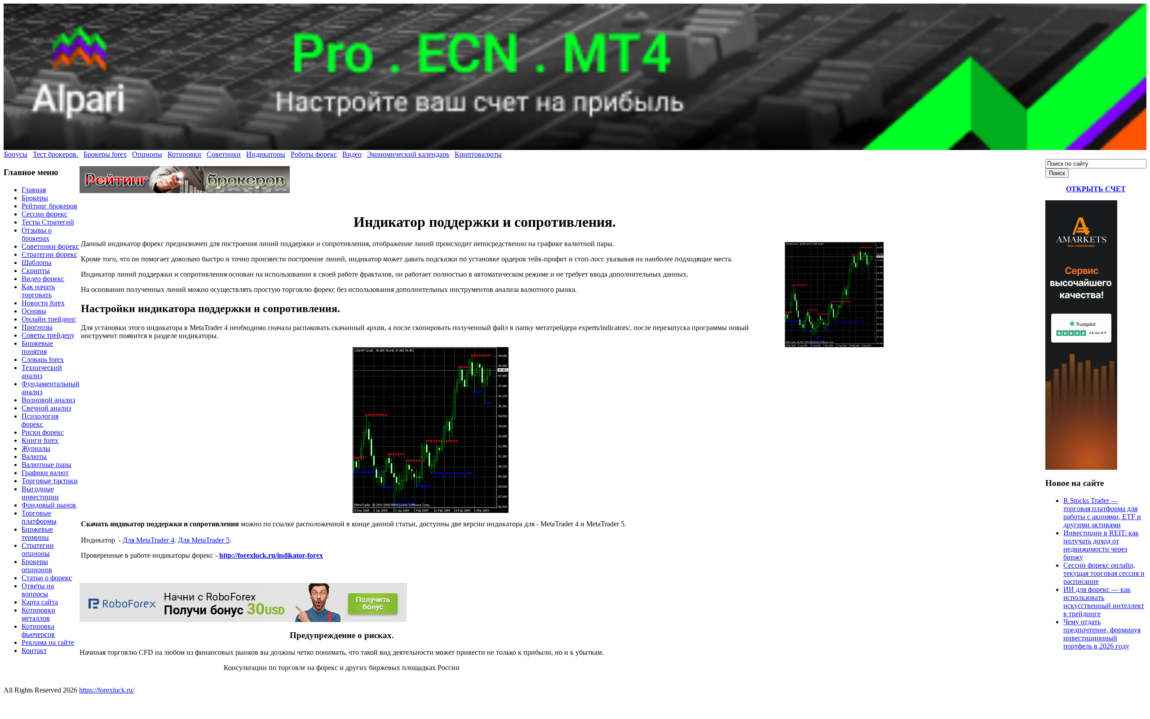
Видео (352, 154)
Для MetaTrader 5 (204, 540)
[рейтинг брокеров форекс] (185, 190)
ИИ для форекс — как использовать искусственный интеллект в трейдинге (1103, 602)
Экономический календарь (408, 154)
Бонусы (15, 154)
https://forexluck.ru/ (106, 690)
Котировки (184, 154)
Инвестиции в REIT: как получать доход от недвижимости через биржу (1101, 545)
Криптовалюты (478, 154)
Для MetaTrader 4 (148, 540)
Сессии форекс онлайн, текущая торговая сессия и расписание (1104, 573)
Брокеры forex (105, 154)
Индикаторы (265, 154)
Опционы (147, 154)
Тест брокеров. (55, 154)
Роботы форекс (314, 154)
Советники (224, 154)
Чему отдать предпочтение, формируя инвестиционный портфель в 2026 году (1102, 634)
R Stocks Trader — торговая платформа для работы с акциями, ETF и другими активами (1102, 513)
